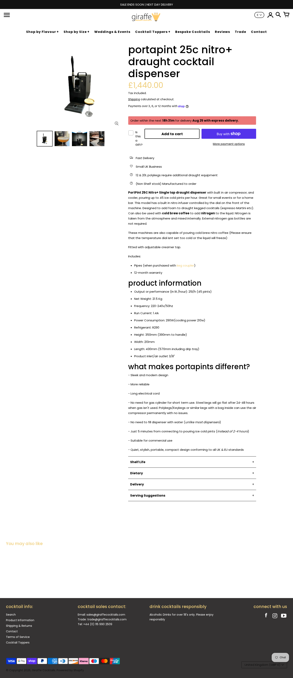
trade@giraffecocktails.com (107, 619)
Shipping (134, 99)
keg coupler (185, 265)
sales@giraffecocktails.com (106, 615)
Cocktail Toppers (17, 643)
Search (11, 615)
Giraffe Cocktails (43, 670)
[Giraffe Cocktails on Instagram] (274, 616)
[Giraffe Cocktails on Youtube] (283, 616)
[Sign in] (270, 15)
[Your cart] (286, 15)
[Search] (278, 15)
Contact (12, 631)
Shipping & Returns (19, 626)
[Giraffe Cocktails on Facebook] (266, 616)
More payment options (229, 144)
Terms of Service (18, 637)
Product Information (20, 620)
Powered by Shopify (70, 670)
